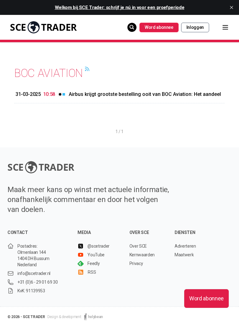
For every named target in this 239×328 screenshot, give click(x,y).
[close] (232, 7)
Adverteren (185, 246)
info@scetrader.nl (33, 273)
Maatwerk (184, 254)
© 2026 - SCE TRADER (26, 317)
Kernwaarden (142, 254)
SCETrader (43, 27)
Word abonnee (159, 27)
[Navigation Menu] (220, 27)
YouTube (96, 254)
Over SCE (138, 246)
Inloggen (195, 27)
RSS (92, 272)
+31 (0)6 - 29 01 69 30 (37, 282)
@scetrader (98, 246)
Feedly (93, 263)
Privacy (136, 263)
